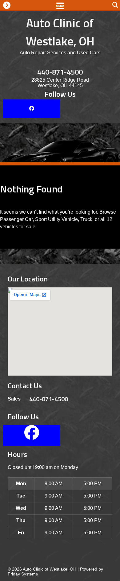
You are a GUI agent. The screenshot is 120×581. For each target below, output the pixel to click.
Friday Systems (23, 573)
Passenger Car (16, 219)
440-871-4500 (60, 71)
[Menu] (60, 5)
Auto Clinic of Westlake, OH (60, 32)
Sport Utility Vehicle (56, 219)
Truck (86, 219)
